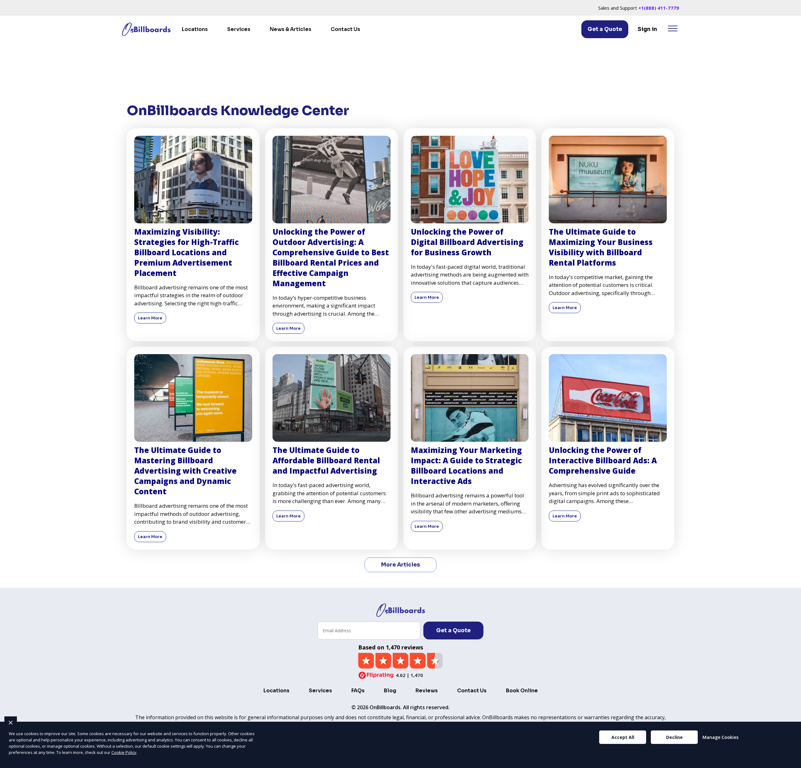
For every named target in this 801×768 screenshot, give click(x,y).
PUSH (791, 762)
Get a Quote (605, 29)
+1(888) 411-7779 (658, 8)
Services (238, 29)
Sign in (647, 29)
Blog (390, 690)
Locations (195, 29)
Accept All (622, 737)
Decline (674, 737)
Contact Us (345, 29)
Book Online (522, 690)
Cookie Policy (123, 752)
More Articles (400, 565)
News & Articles (290, 29)
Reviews (427, 690)
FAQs (358, 690)
